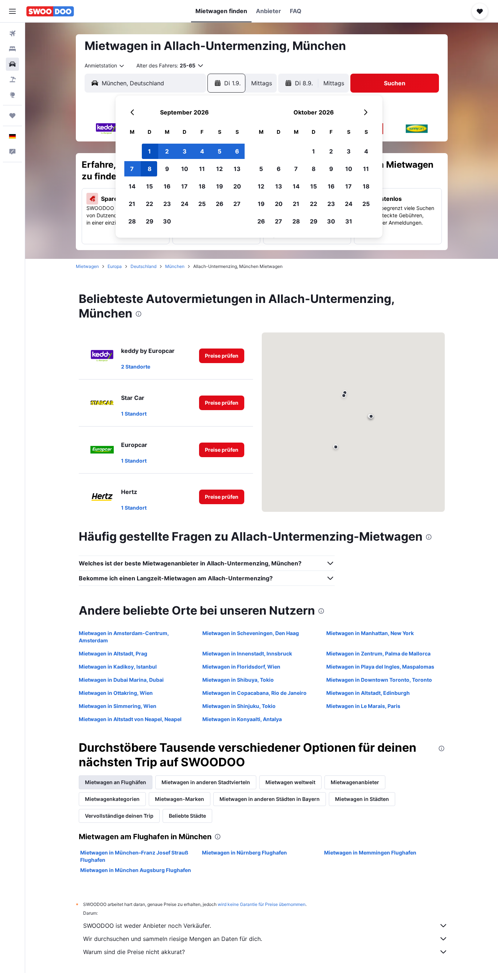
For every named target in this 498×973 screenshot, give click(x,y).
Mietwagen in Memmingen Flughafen (370, 852)
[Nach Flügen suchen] (12, 33)
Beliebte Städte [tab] (187, 816)
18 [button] (202, 186)
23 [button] (167, 203)
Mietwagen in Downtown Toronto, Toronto (379, 680)
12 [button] (219, 168)
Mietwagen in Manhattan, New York (370, 633)
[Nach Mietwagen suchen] (12, 64)
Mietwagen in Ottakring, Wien (116, 693)
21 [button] (132, 203)
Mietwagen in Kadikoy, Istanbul (118, 666)
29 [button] (149, 221)
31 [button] (348, 221)
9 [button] (167, 168)
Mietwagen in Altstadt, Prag (113, 653)
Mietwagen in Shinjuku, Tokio (239, 706)
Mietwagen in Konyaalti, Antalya (242, 719)
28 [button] (132, 221)
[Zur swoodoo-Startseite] (50, 11)
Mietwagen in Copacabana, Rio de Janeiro (254, 693)
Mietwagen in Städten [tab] (362, 799)
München (174, 266)
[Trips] (12, 115)
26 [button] (219, 203)
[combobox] (105, 65)
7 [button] (132, 168)
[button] (12, 11)
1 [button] (149, 151)
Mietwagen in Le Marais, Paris (363, 706)
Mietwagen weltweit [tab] (290, 782)
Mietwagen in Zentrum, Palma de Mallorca (378, 653)
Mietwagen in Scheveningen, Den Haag (250, 633)
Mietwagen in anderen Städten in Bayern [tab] (269, 799)
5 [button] (219, 151)
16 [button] (167, 186)
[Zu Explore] (12, 94)
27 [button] (237, 203)
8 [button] (150, 168)
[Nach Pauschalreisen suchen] (12, 79)
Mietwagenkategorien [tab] (112, 799)
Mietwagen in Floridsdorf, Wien (241, 666)
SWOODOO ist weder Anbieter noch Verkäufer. (147, 925)
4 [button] (202, 151)
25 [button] (202, 203)
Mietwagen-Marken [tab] (179, 799)
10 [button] (184, 168)
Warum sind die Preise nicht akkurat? (134, 952)
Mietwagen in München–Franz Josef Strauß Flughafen (134, 856)
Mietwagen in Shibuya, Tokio (238, 680)
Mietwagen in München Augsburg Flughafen (135, 870)
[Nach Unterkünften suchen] (12, 49)
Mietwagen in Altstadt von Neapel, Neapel (130, 719)
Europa (115, 266)
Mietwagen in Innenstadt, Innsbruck (247, 653)
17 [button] (184, 186)
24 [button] (184, 203)
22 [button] (149, 203)
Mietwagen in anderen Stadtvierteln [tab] (206, 782)
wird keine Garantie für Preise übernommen (262, 904)
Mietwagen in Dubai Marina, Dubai (121, 680)
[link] (221, 356)
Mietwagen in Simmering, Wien (117, 706)
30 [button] (167, 221)
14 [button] (132, 186)
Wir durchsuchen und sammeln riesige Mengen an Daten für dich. (172, 938)
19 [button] (219, 186)
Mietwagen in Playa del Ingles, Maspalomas (380, 666)
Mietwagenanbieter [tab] (355, 782)
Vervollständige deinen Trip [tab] (119, 816)
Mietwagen (87, 266)
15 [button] (149, 186)
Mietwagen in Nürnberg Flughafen (244, 852)
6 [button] (237, 151)
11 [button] (202, 168)
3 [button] (185, 151)
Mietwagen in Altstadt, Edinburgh (368, 693)
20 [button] (237, 186)
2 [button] (167, 151)
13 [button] (237, 168)
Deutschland (143, 266)
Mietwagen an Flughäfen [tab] (115, 782)
